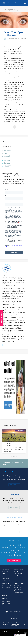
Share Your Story (6, 603)
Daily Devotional (11, 9)
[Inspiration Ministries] (11, 3)
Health (5, 153)
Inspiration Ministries (14, 38)
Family (4, 576)
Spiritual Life (7, 162)
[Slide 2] (13, 456)
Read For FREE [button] (14, 507)
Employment (5, 605)
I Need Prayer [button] (14, 531)
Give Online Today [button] (14, 560)
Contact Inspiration (6, 600)
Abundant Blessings (10, 445)
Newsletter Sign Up (7, 586)
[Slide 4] (16, 456)
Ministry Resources (18, 575)
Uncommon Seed (18, 592)
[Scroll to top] (25, 633)
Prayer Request (7, 150)
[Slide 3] (14, 456)
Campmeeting (17, 590)
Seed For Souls (17, 587)
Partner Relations (18, 589)
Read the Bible (7, 165)
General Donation (18, 586)
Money (5, 151)
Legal (4, 622)
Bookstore (6, 166)
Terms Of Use (11, 622)
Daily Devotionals (8, 160)
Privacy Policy (19, 622)
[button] (25, 3)
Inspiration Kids (17, 576)
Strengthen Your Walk (19, 571)
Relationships (5, 578)
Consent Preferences (14, 624)
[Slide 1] (12, 456)
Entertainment (6, 580)
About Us (4, 598)
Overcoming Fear (8, 155)
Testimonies (7, 156)
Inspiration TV (7, 163)
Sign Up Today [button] (14, 484)
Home (4, 9)
